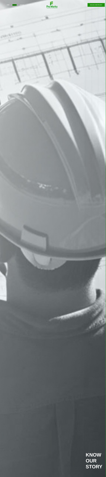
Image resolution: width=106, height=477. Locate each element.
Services (22, 4)
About (14, 4)
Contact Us (30, 4)
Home (8, 4)
